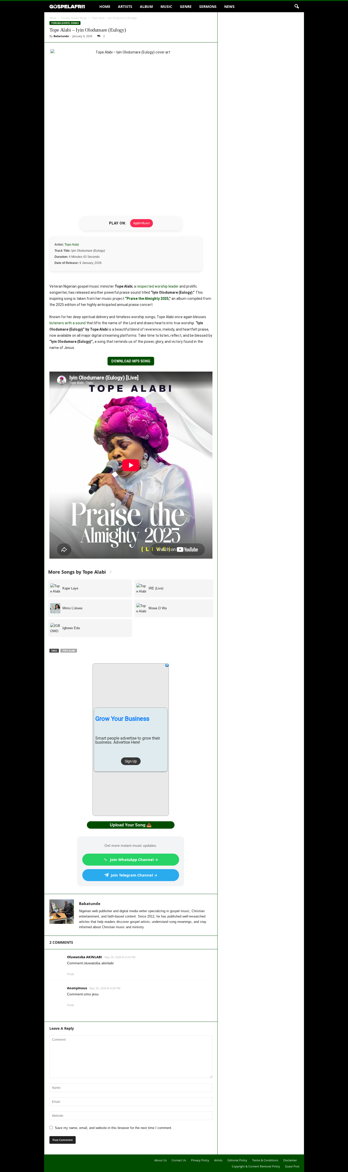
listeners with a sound (67, 323)
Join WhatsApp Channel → (134, 859)
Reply (70, 974)
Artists (125, 6)
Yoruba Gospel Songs (74, 18)
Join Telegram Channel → (134, 875)
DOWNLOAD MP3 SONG (130, 361)
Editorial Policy (237, 1160)
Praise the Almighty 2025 (148, 298)
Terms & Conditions (265, 1160)
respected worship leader (158, 286)
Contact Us (179, 1160)
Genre (186, 6)
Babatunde (61, 36)
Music (166, 6)
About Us (160, 1160)
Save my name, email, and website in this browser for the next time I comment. (113, 1128)
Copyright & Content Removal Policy (256, 1166)
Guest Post (292, 1166)
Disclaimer (290, 1160)
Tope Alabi (71, 244)
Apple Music (141, 223)
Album (146, 6)
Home (104, 6)
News (229, 6)
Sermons (208, 6)
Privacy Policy (200, 1160)
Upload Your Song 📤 (131, 825)
